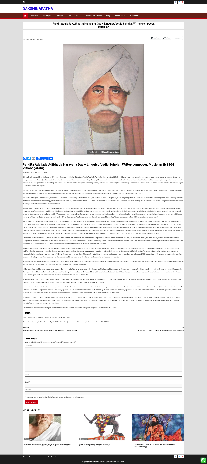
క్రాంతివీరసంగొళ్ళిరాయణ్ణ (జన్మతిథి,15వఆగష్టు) (94, 445)
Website (28, 389)
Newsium (110, 461)
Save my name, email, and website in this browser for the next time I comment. (55, 397)
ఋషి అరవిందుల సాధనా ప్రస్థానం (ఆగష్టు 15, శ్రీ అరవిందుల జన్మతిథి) (47, 445)
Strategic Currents (94, 16)
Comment (29, 345)
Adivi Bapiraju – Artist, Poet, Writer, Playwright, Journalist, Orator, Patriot (50, 328)
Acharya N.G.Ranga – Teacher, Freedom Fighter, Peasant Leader (161, 328)
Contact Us (134, 16)
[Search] (182, 16)
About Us (34, 16)
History (46, 16)
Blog (108, 16)
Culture (59, 16)
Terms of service (41, 457)
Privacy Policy (28, 457)
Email (27, 382)
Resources (119, 16)
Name (28, 374)
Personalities (73, 16)
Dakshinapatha (38, 8)
